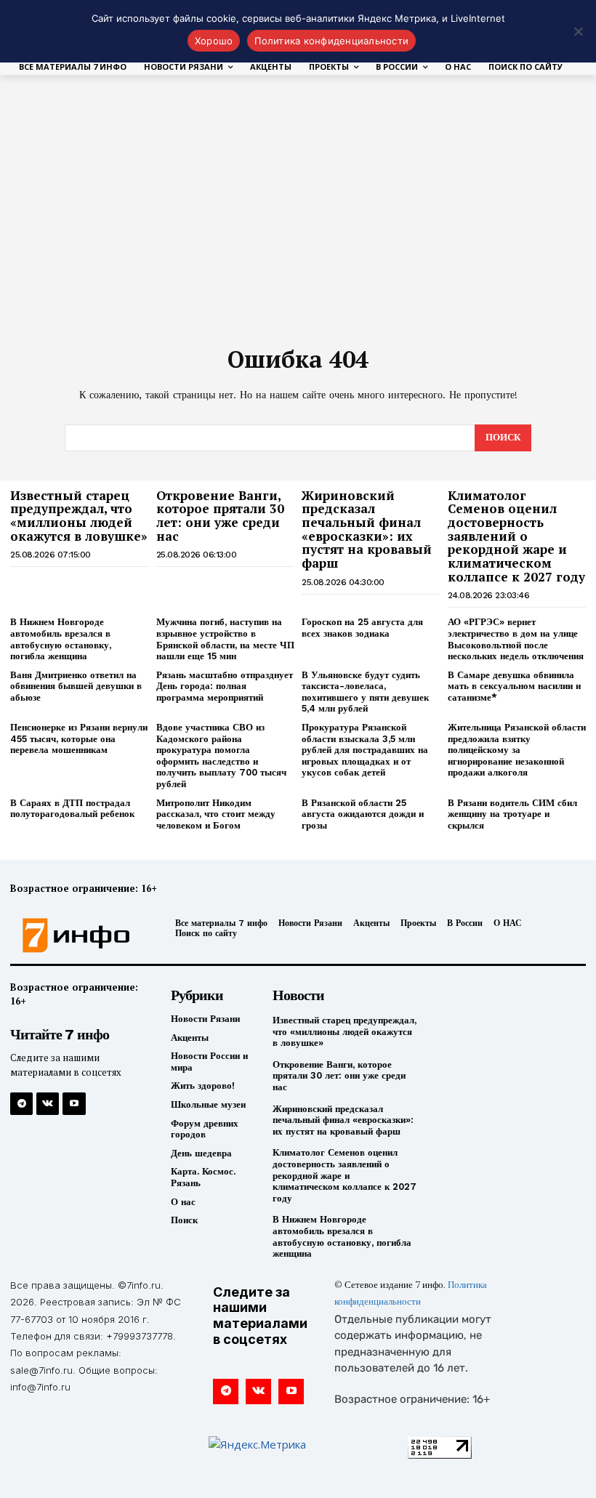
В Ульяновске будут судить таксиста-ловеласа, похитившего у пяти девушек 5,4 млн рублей (365, 691)
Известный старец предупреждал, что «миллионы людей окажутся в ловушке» (79, 515)
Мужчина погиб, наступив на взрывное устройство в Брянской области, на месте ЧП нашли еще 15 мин (225, 638)
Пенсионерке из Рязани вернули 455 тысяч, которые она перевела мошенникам (79, 738)
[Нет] (578, 31)
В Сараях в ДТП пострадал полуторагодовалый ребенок (72, 808)
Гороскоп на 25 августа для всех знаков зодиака (362, 627)
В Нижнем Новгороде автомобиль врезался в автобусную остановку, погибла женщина (60, 638)
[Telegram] (21, 1103)
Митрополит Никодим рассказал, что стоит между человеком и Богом (215, 814)
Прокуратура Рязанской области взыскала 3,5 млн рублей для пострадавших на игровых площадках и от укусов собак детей (365, 750)
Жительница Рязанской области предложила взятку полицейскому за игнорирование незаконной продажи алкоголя (517, 750)
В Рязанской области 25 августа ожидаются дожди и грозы (363, 814)
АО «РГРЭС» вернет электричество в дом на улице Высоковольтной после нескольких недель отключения (516, 638)
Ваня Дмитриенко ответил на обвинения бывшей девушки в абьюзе (76, 686)
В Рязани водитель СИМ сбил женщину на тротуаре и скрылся (512, 814)
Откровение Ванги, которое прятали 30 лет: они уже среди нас (220, 515)
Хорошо (214, 41)
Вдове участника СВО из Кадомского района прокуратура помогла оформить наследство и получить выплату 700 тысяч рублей (221, 755)
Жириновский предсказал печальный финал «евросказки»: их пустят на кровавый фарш (367, 529)
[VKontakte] (47, 1103)
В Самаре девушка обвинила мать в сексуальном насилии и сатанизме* (514, 686)
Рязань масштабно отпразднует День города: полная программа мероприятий (224, 686)
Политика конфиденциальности (331, 41)
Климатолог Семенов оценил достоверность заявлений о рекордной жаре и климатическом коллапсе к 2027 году (516, 536)
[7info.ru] (76, 935)
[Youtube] (74, 1103)
